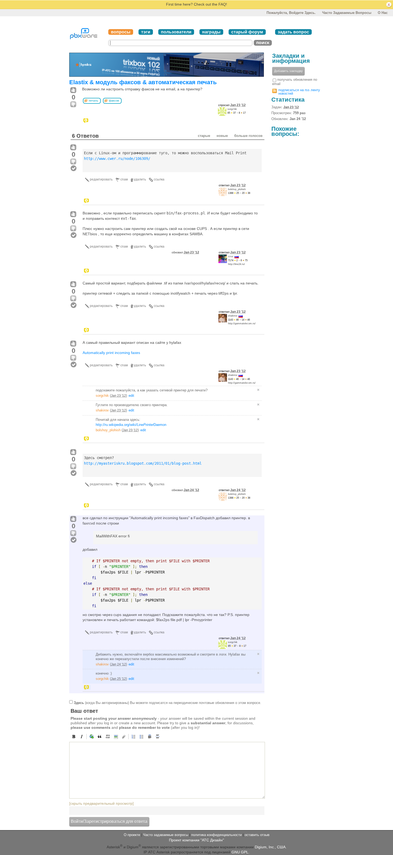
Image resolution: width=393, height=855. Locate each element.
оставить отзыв (257, 835)
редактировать (101, 179)
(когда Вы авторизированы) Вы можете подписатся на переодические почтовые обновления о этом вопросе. (167, 703)
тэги (145, 32)
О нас (383, 13)
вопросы (120, 32)
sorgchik (232, 109)
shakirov (232, 315)
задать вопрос (293, 32)
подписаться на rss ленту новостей (299, 91)
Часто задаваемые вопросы (346, 13)
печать (93, 100)
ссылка (159, 179)
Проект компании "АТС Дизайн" (196, 840)
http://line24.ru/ (236, 264)
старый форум (247, 32)
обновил (185, 252)
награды (211, 32)
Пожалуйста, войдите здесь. (291, 13)
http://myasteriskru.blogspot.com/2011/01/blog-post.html (143, 463)
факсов (114, 100)
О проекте (132, 835)
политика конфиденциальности (216, 835)
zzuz (230, 256)
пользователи (176, 32)
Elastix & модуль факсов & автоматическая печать (143, 82)
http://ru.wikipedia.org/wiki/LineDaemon (131, 425)
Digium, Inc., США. (271, 847)
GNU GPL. (240, 852)
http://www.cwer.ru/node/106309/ (117, 158)
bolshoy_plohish (237, 189)
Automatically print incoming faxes (111, 353)
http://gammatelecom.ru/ (242, 323)
